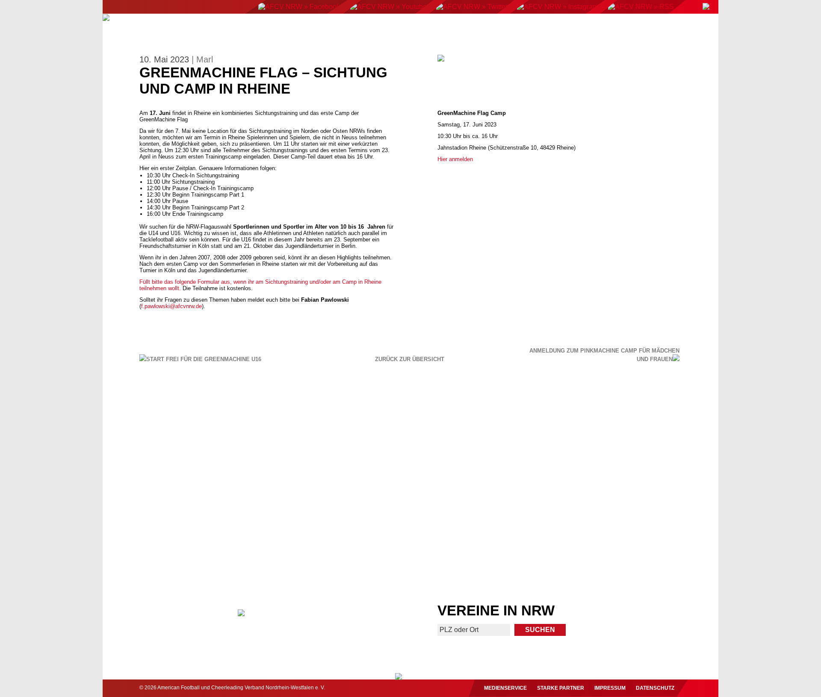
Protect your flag (180, 538)
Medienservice (505, 688)
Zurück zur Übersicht (409, 359)
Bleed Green (335, 538)
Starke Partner (560, 688)
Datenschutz (655, 688)
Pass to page (253, 448)
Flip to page (567, 448)
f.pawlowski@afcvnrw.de (171, 306)
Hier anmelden (455, 159)
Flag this (485, 538)
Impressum (610, 688)
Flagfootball (415, 28)
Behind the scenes (640, 538)
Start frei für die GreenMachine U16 (203, 359)
